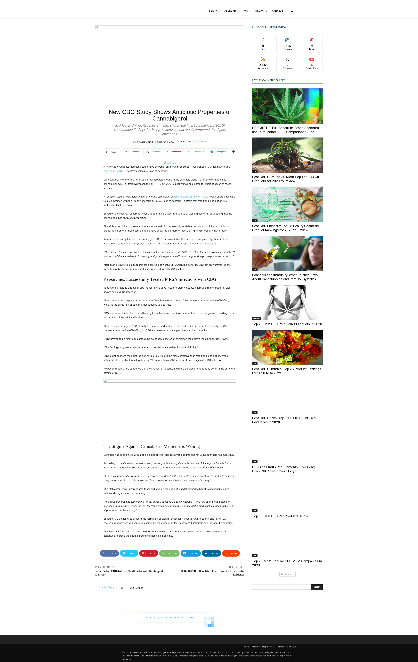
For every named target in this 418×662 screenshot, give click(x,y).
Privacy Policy (168, 617)
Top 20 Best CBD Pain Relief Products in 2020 (287, 324)
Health (260, 11)
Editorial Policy (152, 617)
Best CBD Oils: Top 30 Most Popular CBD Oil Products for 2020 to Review (285, 179)
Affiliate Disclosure (185, 617)
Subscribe (312, 57)
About (213, 11)
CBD (245, 11)
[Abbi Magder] (135, 141)
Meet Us (256, 646)
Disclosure (200, 141)
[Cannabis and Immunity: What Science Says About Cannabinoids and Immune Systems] (287, 253)
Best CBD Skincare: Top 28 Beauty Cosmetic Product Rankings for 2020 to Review (285, 228)
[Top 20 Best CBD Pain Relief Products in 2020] (287, 302)
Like (263, 38)
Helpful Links (268, 646)
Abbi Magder (147, 141)
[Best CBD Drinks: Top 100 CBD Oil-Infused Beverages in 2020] (287, 396)
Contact (277, 11)
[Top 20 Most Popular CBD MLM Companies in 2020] (287, 539)
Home (180, 141)
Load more (286, 574)
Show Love (291, 646)
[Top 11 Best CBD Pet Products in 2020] (287, 494)
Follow (287, 38)
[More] (233, 151)
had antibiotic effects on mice (190, 196)
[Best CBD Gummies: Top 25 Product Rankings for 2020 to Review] (287, 347)
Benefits (256, 318)
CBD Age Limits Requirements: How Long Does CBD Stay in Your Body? (283, 469)
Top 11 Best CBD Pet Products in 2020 (281, 516)
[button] (292, 11)
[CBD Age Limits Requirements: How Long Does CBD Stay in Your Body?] (287, 445)
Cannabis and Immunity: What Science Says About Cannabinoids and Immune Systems (285, 277)
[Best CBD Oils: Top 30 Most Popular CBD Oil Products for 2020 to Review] (287, 155)
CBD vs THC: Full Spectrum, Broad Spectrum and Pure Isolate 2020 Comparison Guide (285, 130)
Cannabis (230, 11)
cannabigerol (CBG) (115, 170)
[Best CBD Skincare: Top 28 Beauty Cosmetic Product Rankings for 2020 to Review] (287, 204)
